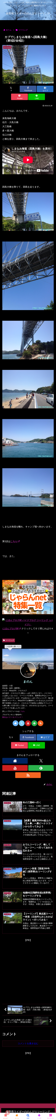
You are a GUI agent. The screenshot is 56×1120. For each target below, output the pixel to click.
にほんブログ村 (10, 628)
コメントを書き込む (28, 1043)
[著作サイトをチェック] (15, 723)
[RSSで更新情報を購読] (40, 723)
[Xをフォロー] (22, 723)
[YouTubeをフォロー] (28, 723)
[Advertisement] (28, 970)
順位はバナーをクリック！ (12, 717)
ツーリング (9, 640)
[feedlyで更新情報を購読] (34, 723)
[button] (50, 647)
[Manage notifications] (7, 1112)
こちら (13, 541)
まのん (28, 681)
